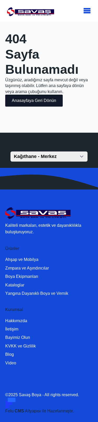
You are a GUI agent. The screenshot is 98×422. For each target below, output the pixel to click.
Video (10, 363)
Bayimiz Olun (17, 337)
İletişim (11, 329)
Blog (9, 354)
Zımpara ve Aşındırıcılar (27, 268)
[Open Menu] (87, 11)
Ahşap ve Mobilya (21, 259)
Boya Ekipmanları (21, 276)
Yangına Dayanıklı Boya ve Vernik (36, 293)
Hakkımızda (16, 321)
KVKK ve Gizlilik (20, 346)
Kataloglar (14, 285)
